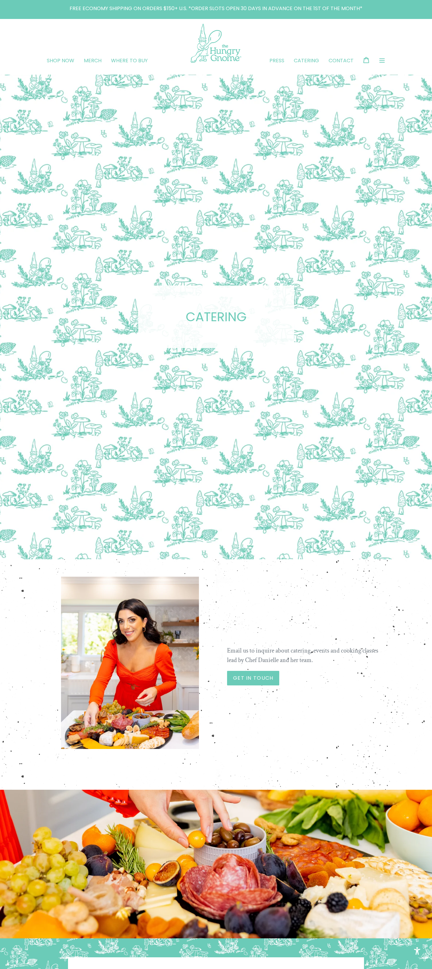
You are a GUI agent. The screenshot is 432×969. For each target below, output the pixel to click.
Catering (306, 60)
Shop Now (60, 60)
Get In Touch (253, 678)
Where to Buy (129, 60)
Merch (93, 60)
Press (276, 60)
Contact (341, 60)
